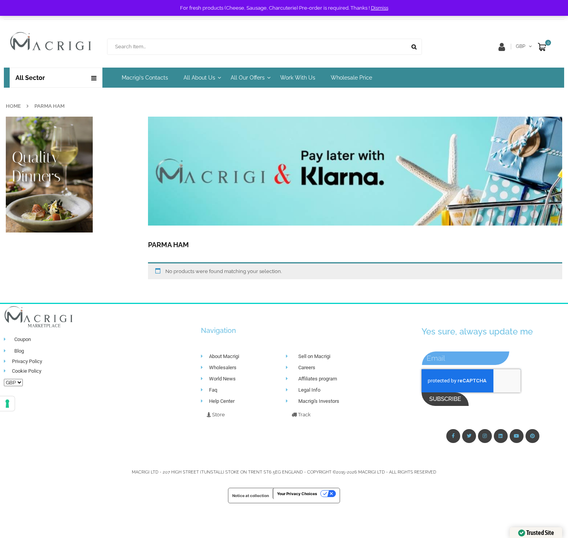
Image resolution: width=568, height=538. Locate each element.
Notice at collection (250, 495)
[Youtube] (517, 436)
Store (218, 415)
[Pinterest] (532, 436)
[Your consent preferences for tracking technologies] (7, 403)
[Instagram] (485, 436)
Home (13, 106)
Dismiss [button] (379, 8)
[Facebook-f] (453, 436)
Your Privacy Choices (297, 493)
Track (304, 415)
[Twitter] (469, 436)
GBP (520, 46)
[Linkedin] (501, 436)
